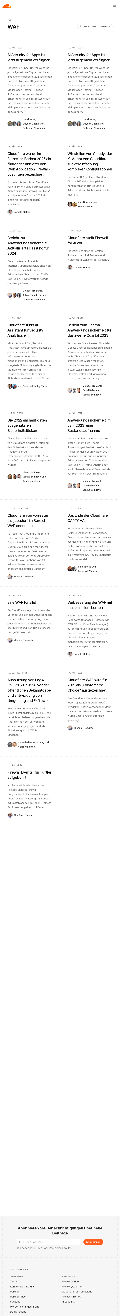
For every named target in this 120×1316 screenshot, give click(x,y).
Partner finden (18, 1296)
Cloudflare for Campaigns (77, 1291)
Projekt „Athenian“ (72, 1286)
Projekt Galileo (70, 1281)
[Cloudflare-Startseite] (6, 6)
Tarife (13, 1281)
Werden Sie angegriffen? (24, 1306)
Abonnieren (93, 1242)
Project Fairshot (71, 1296)
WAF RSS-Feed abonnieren (97, 26)
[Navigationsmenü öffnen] (114, 6)
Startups (15, 1301)
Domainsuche (18, 1311)
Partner (14, 1291)
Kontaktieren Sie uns (22, 1286)
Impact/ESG (69, 1301)
